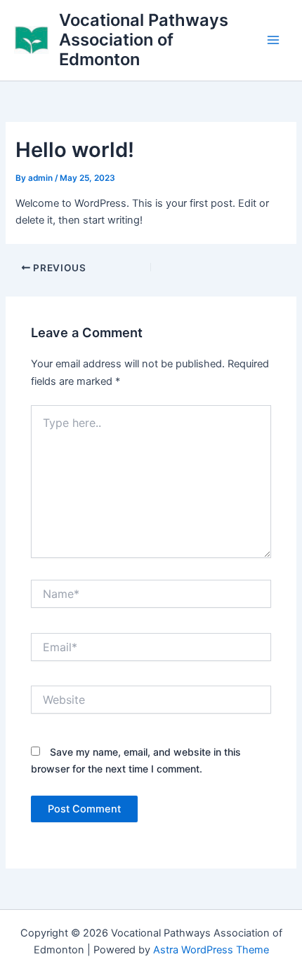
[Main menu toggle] (273, 40)
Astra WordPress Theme (211, 950)
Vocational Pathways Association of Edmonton (143, 40)
